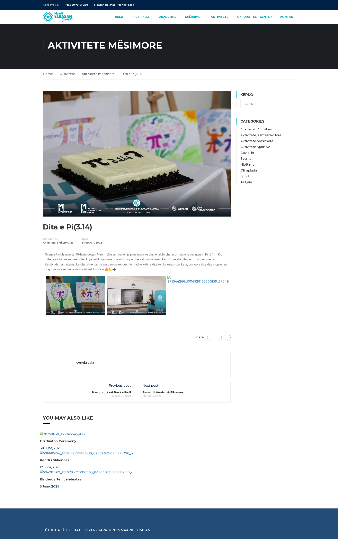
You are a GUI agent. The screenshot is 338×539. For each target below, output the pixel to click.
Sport (244, 176)
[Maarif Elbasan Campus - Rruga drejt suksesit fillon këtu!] (58, 17)
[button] (48, 295)
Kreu (119, 17)
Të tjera (246, 182)
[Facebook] (210, 337)
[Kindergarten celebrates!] (86, 472)
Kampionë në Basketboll (111, 392)
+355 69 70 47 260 (76, 4)
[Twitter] (219, 337)
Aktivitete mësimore (98, 74)
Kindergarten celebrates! (61, 479)
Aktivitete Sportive (255, 147)
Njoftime (247, 164)
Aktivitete (219, 17)
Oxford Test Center (254, 17)
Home (48, 74)
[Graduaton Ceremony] (62, 434)
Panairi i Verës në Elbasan (163, 392)
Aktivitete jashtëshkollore (260, 135)
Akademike (167, 17)
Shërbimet (193, 17)
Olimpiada (248, 170)
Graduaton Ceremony (58, 441)
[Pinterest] (228, 337)
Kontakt (287, 17)
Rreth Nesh (141, 17)
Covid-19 (247, 153)
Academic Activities (256, 129)
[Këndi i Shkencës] (86, 453)
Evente (246, 159)
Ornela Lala (85, 362)
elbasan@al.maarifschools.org (114, 4)
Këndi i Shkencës (54, 460)
